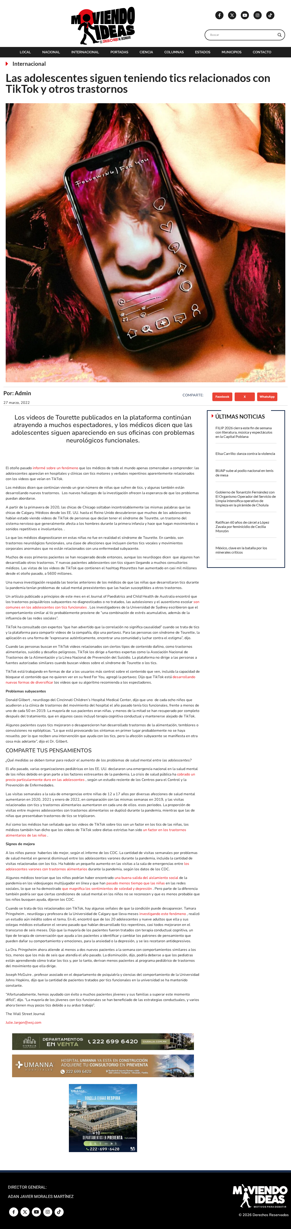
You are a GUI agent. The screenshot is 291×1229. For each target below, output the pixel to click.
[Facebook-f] (219, 15)
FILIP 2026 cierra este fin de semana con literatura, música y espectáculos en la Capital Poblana (244, 432)
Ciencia (146, 52)
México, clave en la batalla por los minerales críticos (241, 550)
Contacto (262, 52)
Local (25, 52)
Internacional (85, 52)
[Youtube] (245, 15)
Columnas (174, 52)
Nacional (51, 52)
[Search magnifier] (279, 35)
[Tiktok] (270, 15)
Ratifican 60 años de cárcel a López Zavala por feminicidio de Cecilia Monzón (242, 526)
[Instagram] (257, 15)
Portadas (119, 52)
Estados (202, 52)
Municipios (231, 52)
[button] (222, 396)
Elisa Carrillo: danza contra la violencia (245, 453)
